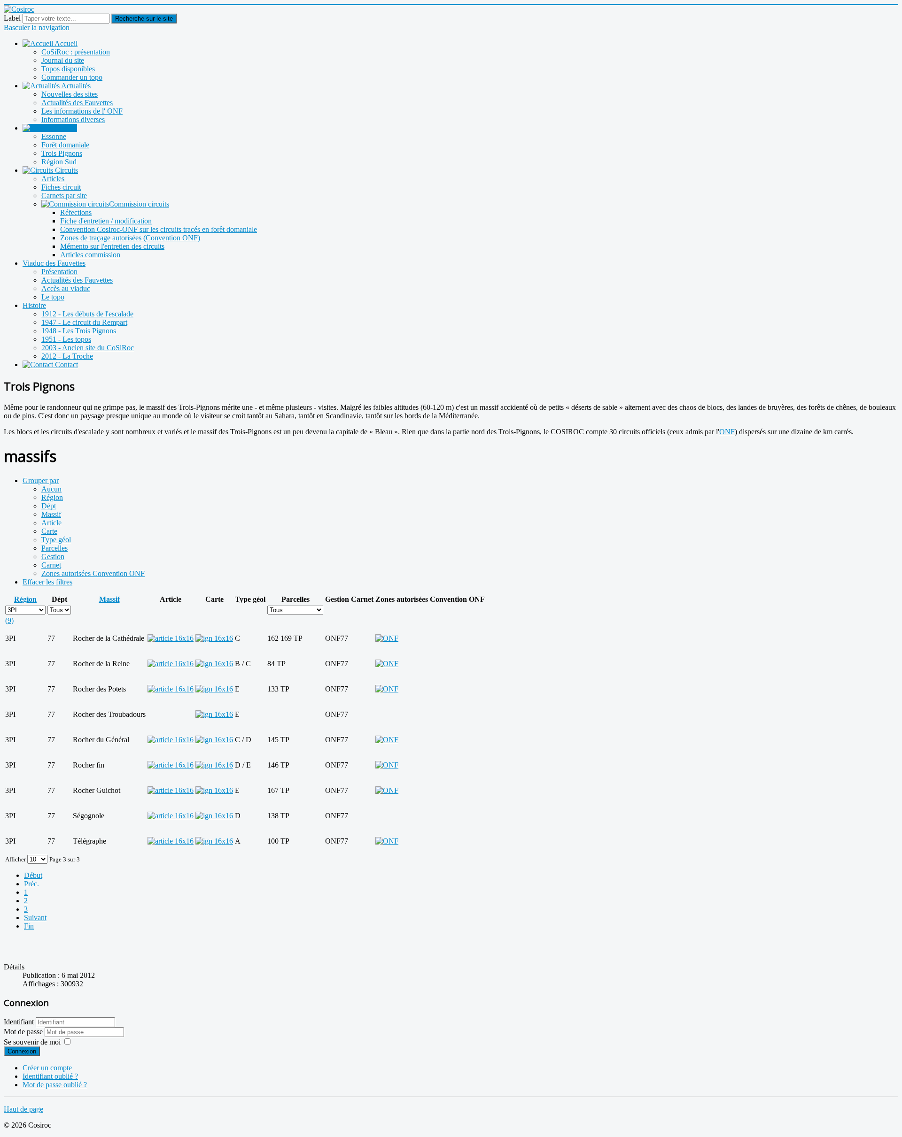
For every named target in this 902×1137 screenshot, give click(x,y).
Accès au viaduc (65, 288)
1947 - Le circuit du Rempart (84, 322)
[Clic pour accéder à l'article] (171, 638)
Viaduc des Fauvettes (54, 263)
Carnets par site (64, 196)
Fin (29, 926)
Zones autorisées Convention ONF (93, 573)
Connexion (22, 1051)
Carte (49, 531)
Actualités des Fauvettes (77, 103)
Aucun (51, 489)
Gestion (52, 557)
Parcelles (54, 548)
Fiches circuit (61, 187)
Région (52, 497)
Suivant (35, 918)
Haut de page (23, 1109)
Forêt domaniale (65, 145)
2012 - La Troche (67, 356)
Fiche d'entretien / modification (106, 221)
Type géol (56, 540)
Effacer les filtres (47, 582)
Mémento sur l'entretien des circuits (112, 246)
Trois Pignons (61, 153)
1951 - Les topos (66, 339)
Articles (52, 179)
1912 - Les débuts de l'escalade (87, 314)
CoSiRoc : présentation (75, 52)
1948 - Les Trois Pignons (78, 331)
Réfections (76, 212)
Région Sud (59, 162)
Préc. (31, 884)
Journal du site (62, 60)
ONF (727, 432)
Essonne (53, 136)
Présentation (59, 272)
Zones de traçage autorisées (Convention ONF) (130, 238)
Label (12, 18)
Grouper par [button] (41, 480)
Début (33, 875)
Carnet (51, 565)
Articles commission (90, 255)
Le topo (52, 297)
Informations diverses (73, 119)
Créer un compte (47, 1068)
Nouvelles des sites (69, 94)
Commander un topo (71, 77)
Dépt (48, 506)
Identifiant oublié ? (50, 1076)
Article (51, 523)
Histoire (34, 305)
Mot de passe (24, 1032)
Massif (51, 514)
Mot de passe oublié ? (55, 1085)
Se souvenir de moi (32, 1042)
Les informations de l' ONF (82, 111)
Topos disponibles (68, 69)
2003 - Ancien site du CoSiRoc (87, 348)
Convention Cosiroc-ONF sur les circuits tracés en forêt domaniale (158, 229)
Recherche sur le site (144, 18)
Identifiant (19, 1022)
